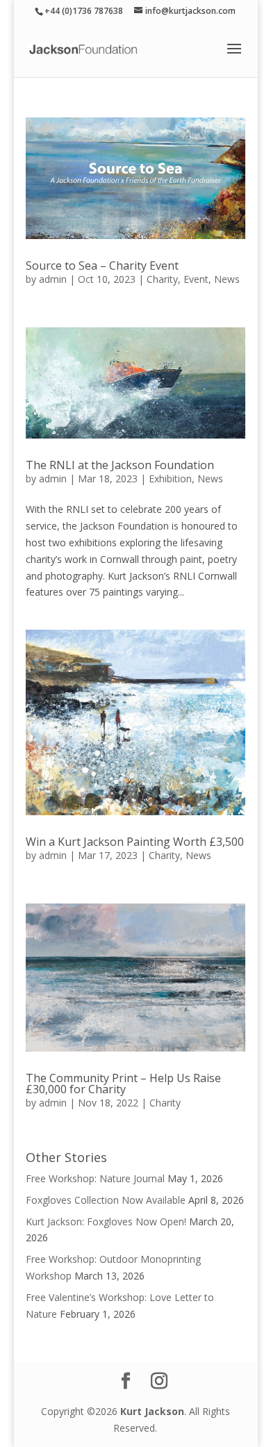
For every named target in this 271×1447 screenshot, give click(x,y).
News (227, 279)
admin (53, 279)
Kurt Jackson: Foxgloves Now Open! (106, 1221)
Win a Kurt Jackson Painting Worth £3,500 (135, 841)
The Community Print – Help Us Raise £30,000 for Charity (123, 1083)
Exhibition (170, 478)
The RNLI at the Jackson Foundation (120, 465)
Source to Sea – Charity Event (102, 265)
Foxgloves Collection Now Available (106, 1200)
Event (195, 279)
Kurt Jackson (152, 1411)
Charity (162, 279)
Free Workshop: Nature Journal (95, 1178)
